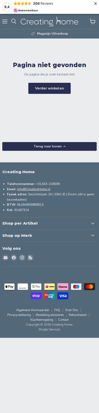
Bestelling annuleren (50, 315)
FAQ (57, 310)
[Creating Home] (49, 21)
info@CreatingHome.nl (33, 189)
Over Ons (71, 310)
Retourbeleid (78, 315)
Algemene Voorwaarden (32, 310)
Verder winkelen (49, 88)
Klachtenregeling (41, 320)
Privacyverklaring (19, 315)
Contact (63, 320)
